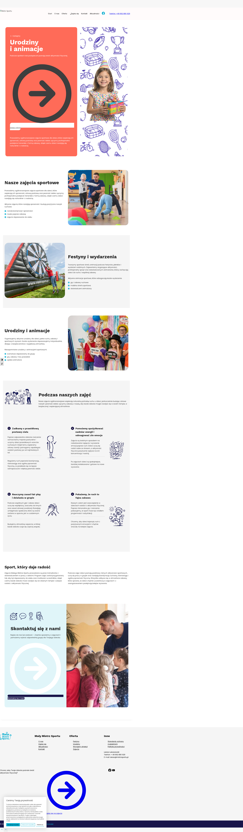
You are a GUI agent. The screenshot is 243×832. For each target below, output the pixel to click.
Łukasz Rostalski (47, 824)
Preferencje (40, 824)
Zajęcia (76, 749)
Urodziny (76, 744)
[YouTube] (113, 770)
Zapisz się (75, 14)
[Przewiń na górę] (2, 830)
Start (50, 14)
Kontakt (84, 14)
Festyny (76, 741)
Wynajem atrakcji (80, 747)
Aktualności (94, 14)
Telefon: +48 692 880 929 (119, 14)
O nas (56, 14)
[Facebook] (103, 14)
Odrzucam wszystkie (28, 825)
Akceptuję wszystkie (13, 825)
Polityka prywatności (116, 747)
